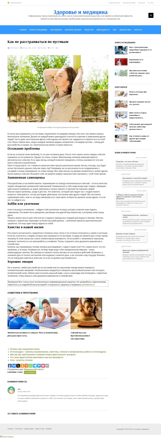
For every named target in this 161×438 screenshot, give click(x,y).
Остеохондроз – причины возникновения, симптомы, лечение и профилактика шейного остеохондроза (58, 352)
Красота (138, 30)
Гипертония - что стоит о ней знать (127, 161)
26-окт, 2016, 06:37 (29, 48)
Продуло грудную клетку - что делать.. (140, 103)
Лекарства (89, 30)
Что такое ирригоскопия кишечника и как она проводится (36, 357)
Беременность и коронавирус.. (136, 60)
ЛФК (114, 30)
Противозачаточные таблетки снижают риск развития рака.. (139, 73)
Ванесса (139, 157)
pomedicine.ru (88, 285)
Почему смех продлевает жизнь (25, 349)
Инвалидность (103, 30)
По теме (43, 48)
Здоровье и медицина (80, 11)
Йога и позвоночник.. (48, 332)
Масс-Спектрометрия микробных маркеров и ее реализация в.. (140, 49)
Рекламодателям (129, 3)
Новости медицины (38, 30)
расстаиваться (30, 372)
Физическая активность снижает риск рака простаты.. (23, 334)
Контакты (141, 3)
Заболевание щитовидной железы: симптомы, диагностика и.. (140, 126)
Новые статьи (39, 429)
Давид (123, 246)
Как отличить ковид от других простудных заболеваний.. (139, 138)
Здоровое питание (73, 30)
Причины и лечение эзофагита (125, 234)
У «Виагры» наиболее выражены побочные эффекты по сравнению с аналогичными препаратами (129, 196)
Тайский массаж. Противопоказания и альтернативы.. (80, 335)
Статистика (19, 429)
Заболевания (56, 30)
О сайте (150, 3)
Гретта (123, 211)
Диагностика (125, 30)
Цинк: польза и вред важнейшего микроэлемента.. (137, 115)
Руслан (139, 191)
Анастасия (138, 230)
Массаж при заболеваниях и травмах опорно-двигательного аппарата (43, 354)
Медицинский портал (34, 369)
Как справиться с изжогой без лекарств (135, 178)
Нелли (123, 174)
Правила (49, 429)
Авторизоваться (16, 3)
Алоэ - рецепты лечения (21, 360)
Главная (23, 30)
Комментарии (29, 429)
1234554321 (13, 48)
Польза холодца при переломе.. (138, 93)
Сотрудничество (114, 3)
